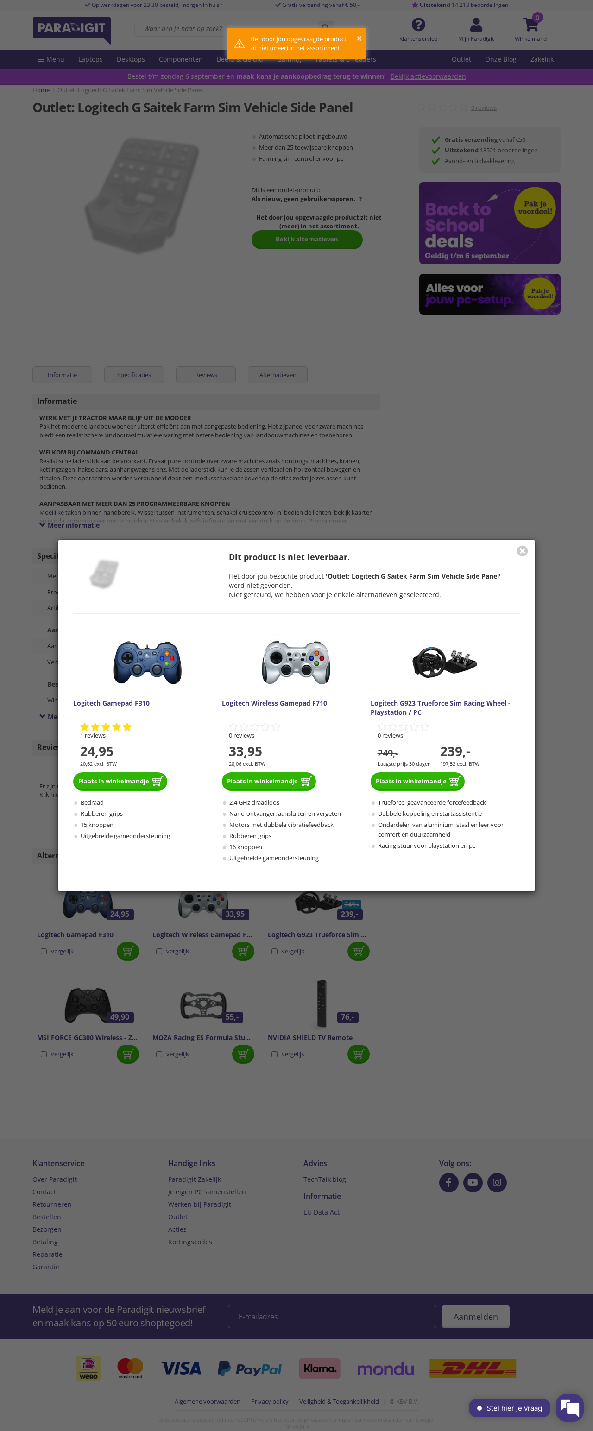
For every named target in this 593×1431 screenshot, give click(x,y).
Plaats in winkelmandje (113, 781)
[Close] (522, 550)
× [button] (359, 38)
